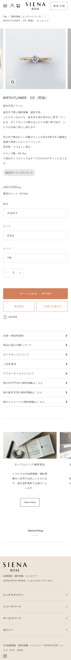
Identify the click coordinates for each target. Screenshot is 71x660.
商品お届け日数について (17, 345)
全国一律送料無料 (13, 335)
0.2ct (10, 235)
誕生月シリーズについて (19, 172)
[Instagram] (5, 656)
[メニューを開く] (5, 6)
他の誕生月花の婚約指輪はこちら (22, 392)
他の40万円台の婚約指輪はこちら (23, 382)
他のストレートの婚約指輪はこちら (24, 401)
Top (5, 16)
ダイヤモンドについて (16, 354)
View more (30, 502)
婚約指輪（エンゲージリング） (27, 16)
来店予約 (19, 306)
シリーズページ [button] (12, 606)
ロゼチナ (12, 213)
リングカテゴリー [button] (13, 594)
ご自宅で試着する (52, 306)
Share (12, 317)
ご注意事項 (9, 364)
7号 (9, 257)
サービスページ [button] (12, 618)
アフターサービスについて (18, 373)
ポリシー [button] (8, 630)
